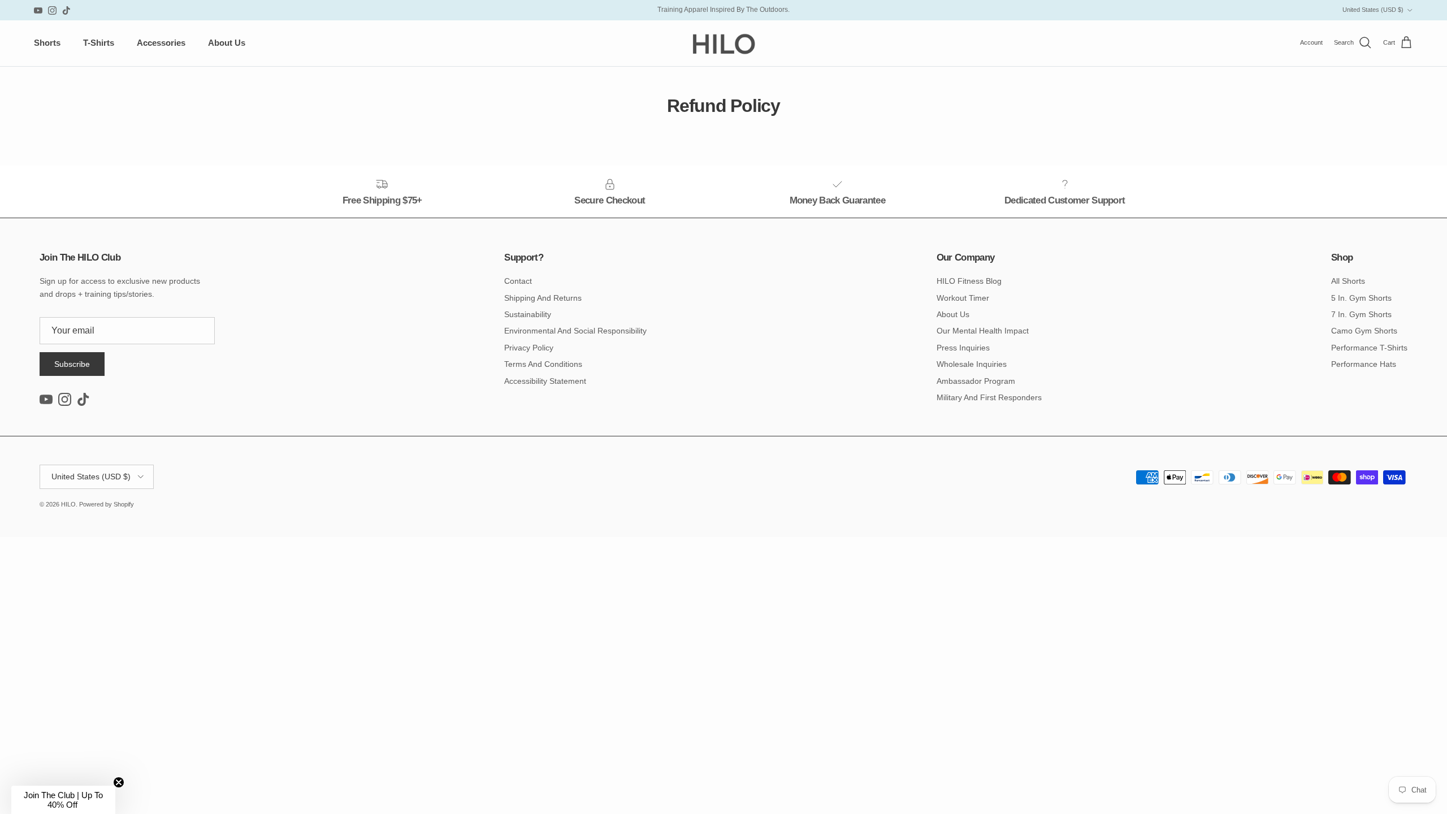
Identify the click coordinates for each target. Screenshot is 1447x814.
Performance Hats (1363, 364)
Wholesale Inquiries (972, 364)
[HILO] (723, 43)
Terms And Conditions (543, 364)
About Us (226, 42)
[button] (63, 800)
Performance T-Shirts (1369, 347)
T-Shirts (98, 42)
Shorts (47, 42)
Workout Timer (963, 297)
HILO (68, 504)
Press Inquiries (963, 347)
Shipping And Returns (543, 297)
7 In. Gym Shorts (1361, 314)
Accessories (161, 42)
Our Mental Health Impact (983, 330)
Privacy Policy (528, 347)
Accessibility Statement (545, 381)
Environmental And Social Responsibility (575, 330)
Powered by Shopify (106, 504)
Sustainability (527, 314)
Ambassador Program (976, 381)
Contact (518, 280)
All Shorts (1348, 280)
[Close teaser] (118, 782)
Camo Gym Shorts (1364, 330)
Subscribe (72, 364)
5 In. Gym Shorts (1361, 297)
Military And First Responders (989, 397)
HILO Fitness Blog (969, 280)
